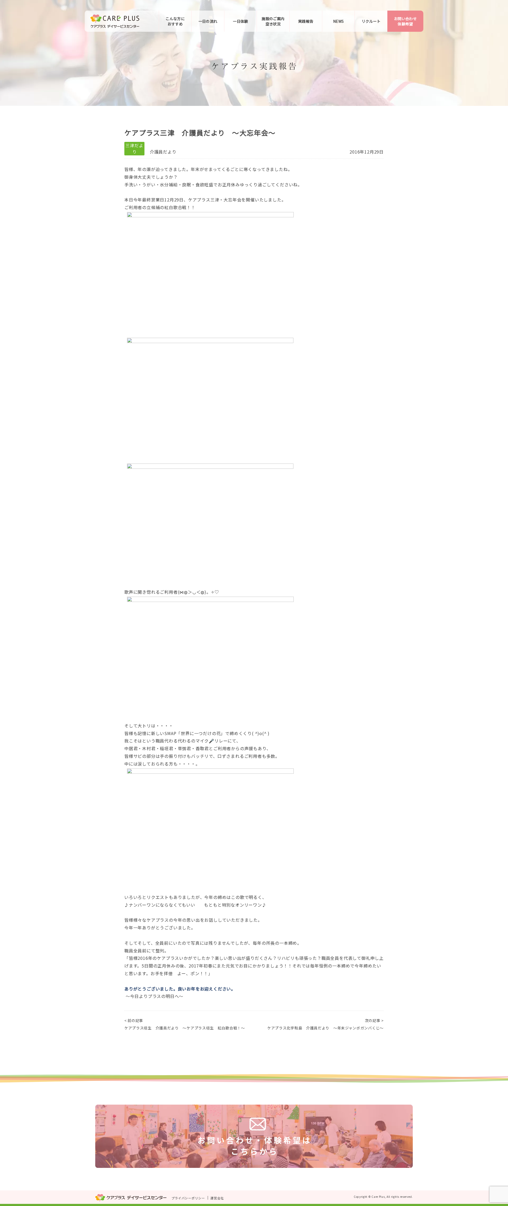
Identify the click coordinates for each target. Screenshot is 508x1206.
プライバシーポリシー (188, 1198)
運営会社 (217, 1198)
